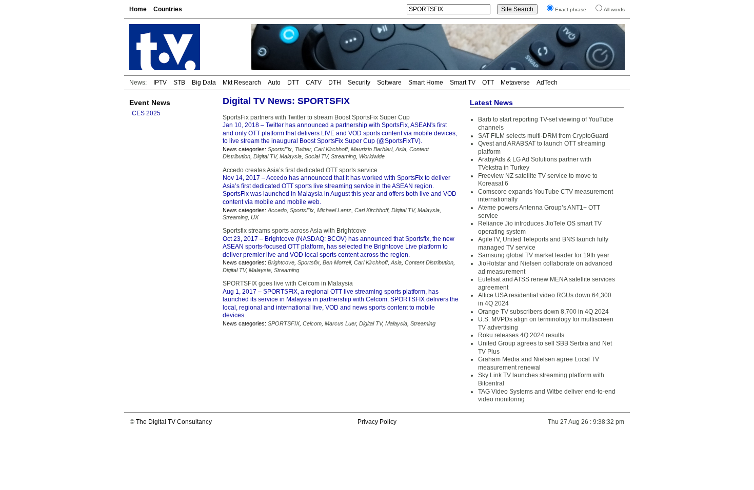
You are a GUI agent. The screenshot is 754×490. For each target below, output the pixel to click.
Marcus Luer (340, 323)
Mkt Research (242, 82)
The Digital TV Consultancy (174, 421)
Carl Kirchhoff (331, 149)
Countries (167, 9)
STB (179, 82)
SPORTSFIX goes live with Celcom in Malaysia (288, 283)
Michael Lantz (334, 210)
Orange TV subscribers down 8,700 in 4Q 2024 (543, 311)
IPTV (160, 82)
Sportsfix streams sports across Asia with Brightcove (294, 230)
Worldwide (372, 156)
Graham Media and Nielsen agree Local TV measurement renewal (538, 363)
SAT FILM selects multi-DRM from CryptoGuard (543, 135)
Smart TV (462, 82)
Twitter (303, 149)
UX (255, 217)
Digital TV (264, 156)
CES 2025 (146, 113)
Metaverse (515, 82)
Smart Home (425, 82)
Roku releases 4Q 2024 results (521, 335)
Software (389, 82)
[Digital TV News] (184, 47)
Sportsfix (308, 262)
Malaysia (291, 156)
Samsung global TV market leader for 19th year (543, 255)
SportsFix (280, 149)
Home (138, 9)
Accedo (277, 210)
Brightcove (281, 262)
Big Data (204, 82)
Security (359, 82)
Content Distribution (429, 262)
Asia (400, 149)
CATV (314, 82)
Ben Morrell (337, 262)
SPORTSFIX (284, 323)
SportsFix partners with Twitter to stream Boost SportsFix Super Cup (316, 117)
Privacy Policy (377, 421)
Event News (149, 102)
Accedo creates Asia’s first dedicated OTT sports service (300, 170)
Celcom (312, 323)
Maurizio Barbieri (371, 149)
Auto (274, 82)
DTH (334, 82)
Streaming (343, 156)
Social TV (316, 156)
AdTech (547, 82)
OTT (488, 82)
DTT (293, 82)
